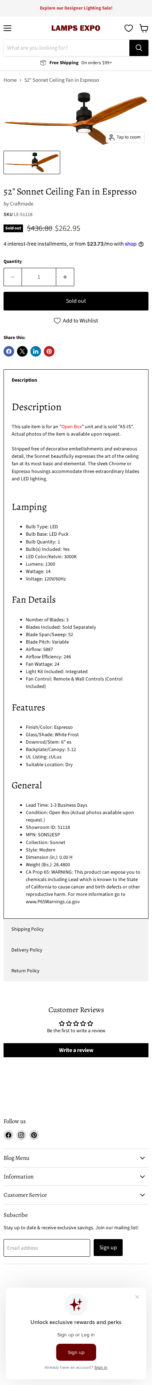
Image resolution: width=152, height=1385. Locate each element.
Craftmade (21, 204)
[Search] (138, 48)
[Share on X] (22, 351)
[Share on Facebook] (9, 351)
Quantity (13, 261)
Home (10, 80)
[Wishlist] (129, 28)
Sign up (108, 1247)
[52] (32, 162)
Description (24, 380)
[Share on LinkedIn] (35, 351)
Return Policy (25, 970)
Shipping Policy (27, 929)
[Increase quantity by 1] (65, 277)
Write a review (76, 1050)
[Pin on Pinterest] (49, 351)
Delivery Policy (26, 950)
